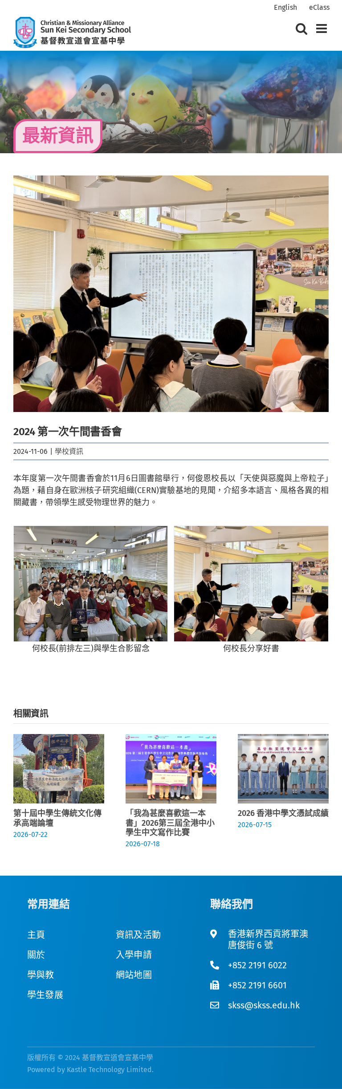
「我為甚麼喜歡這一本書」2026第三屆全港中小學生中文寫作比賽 (170, 822)
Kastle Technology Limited (109, 1069)
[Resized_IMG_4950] (251, 583)
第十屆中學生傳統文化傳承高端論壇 (57, 818)
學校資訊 (69, 451)
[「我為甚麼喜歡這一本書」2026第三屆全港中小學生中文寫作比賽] (171, 739)
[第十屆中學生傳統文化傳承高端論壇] (58, 739)
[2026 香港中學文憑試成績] (283, 739)
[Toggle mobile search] (301, 28)
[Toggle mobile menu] (322, 28)
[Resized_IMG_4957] (91, 583)
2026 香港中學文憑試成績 (283, 813)
